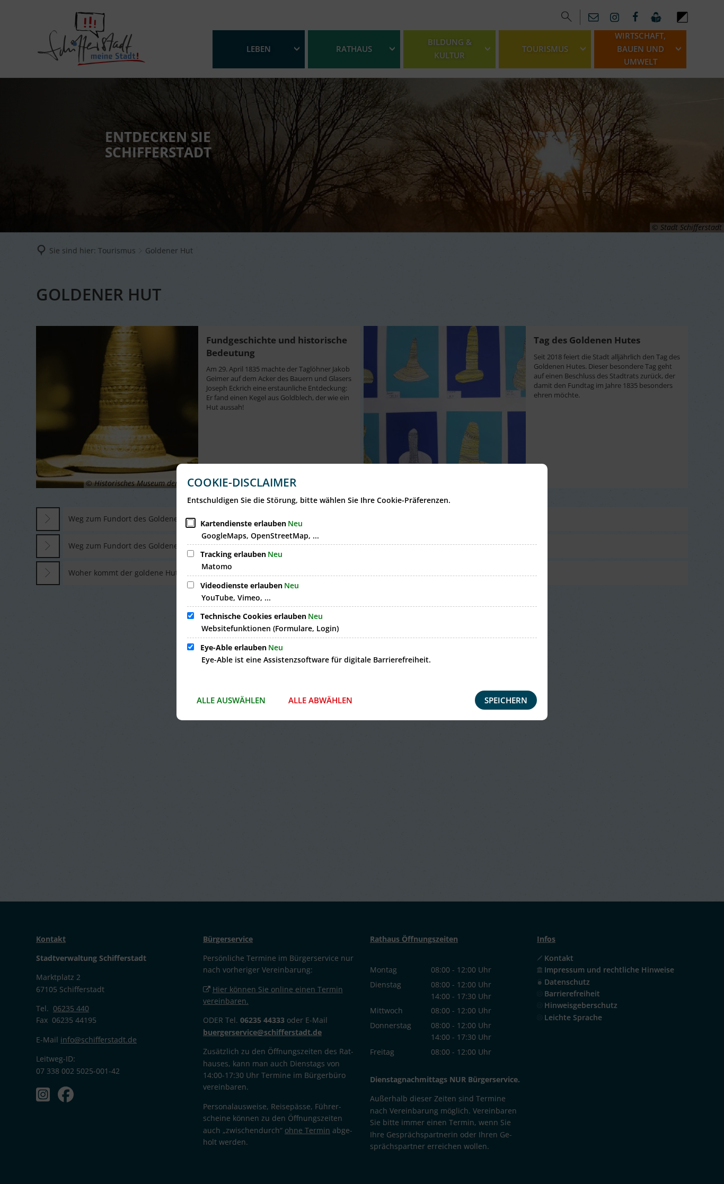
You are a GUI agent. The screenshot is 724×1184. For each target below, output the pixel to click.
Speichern (505, 700)
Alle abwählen (320, 700)
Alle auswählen (231, 700)
